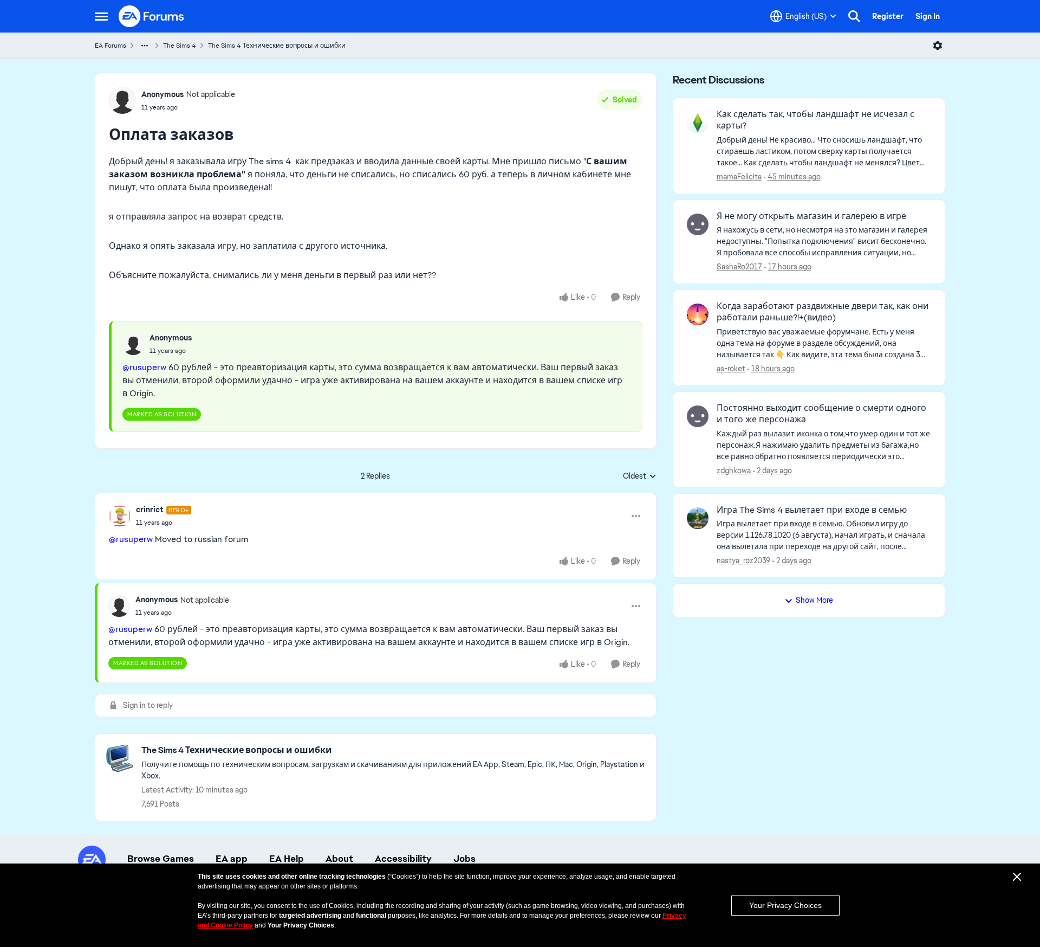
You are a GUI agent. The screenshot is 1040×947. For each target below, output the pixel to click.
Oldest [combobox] (639, 476)
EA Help (286, 859)
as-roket (731, 368)
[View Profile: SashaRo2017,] (697, 224)
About (339, 859)
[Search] (854, 16)
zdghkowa (734, 470)
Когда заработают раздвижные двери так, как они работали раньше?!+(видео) (822, 312)
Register (887, 16)
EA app (232, 859)
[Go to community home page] (152, 16)
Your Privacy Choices (785, 905)
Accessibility (403, 859)
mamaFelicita (739, 177)
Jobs (464, 859)
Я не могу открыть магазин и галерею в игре (811, 216)
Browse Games (160, 859)
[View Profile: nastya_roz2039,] (697, 518)
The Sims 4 (179, 45)
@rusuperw (144, 367)
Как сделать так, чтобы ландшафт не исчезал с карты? (815, 120)
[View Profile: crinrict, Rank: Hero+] (120, 516)
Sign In (927, 16)
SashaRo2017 (739, 267)
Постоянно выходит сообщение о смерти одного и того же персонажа (821, 414)
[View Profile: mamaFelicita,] (697, 122)
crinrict (150, 509)
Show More (814, 600)
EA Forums (110, 45)
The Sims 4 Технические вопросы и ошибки (277, 45)
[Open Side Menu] (101, 16)
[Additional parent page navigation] (144, 45)
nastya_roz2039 (743, 560)
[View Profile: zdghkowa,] (697, 416)
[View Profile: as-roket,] (697, 314)
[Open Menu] (937, 45)
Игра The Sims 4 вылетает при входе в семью (812, 510)
